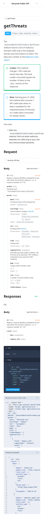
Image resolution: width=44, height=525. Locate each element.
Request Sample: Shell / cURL (16, 398)
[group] (22, 424)
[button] (22, 160)
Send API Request (12, 389)
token (8, 354)
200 (36, 296)
